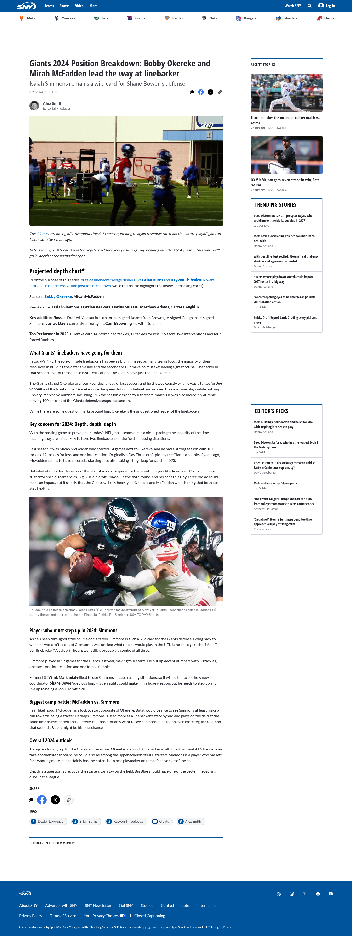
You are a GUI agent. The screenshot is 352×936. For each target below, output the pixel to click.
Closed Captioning (149, 915)
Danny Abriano (263, 246)
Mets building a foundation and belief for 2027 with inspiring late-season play (283, 424)
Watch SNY (293, 5)
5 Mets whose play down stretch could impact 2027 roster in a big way (283, 279)
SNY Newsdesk (277, 127)
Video (79, 5)
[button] (326, 6)
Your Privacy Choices (101, 915)
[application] (126, 171)
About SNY (28, 905)
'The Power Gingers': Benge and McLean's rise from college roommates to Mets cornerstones (284, 501)
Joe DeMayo (261, 225)
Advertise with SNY (61, 905)
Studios (147, 905)
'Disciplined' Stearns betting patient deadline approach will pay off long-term (283, 521)
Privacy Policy (30, 915)
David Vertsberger (265, 327)
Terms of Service (63, 915)
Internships (206, 905)
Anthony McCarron (266, 509)
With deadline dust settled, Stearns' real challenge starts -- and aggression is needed (286, 258)
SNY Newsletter (98, 905)
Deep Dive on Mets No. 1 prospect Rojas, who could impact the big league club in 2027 (283, 218)
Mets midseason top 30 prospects (275, 483)
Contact (167, 905)
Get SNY (126, 905)
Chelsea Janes (262, 529)
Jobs (186, 905)
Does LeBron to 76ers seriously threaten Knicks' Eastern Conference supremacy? (284, 465)
